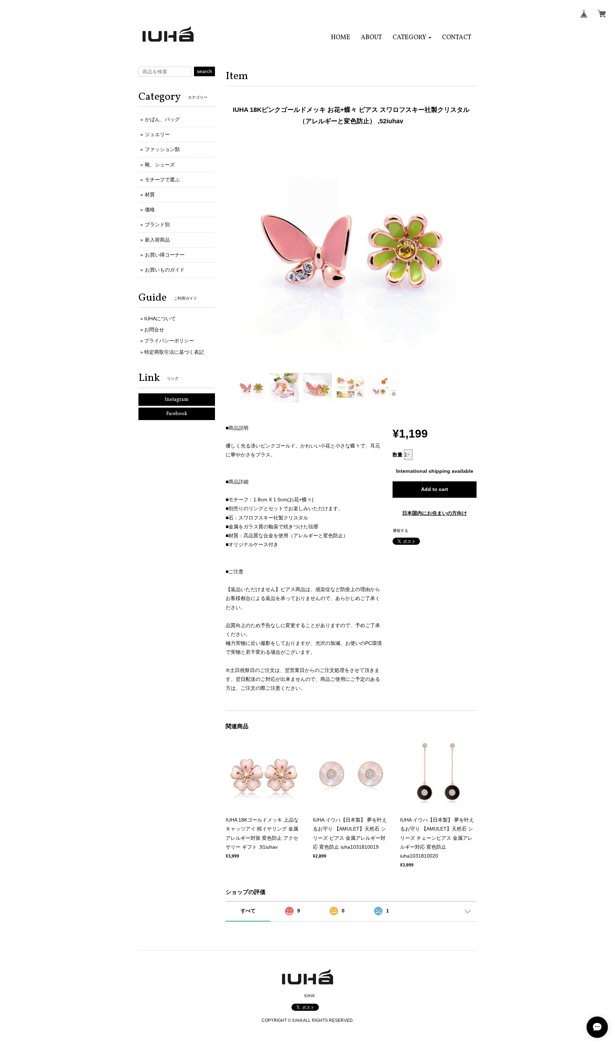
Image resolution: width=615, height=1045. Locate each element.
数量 (398, 454)
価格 (150, 209)
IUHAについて (160, 318)
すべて (248, 911)
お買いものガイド (165, 270)
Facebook (176, 413)
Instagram (177, 399)
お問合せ (154, 329)
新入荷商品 (157, 240)
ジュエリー (157, 134)
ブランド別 (157, 224)
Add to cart (434, 489)
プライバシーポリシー (169, 340)
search (204, 71)
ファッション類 (162, 149)
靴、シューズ (160, 164)
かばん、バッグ (162, 119)
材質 (150, 194)
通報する (400, 530)
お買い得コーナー (165, 255)
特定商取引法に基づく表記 (174, 352)
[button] (412, 38)
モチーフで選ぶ (162, 179)
